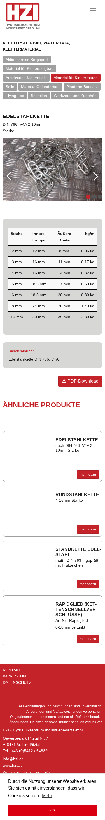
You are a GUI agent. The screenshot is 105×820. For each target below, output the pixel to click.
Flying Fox (15, 95)
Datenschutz (17, 682)
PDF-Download (82, 381)
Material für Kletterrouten (75, 77)
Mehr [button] (47, 795)
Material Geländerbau (40, 86)
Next (95, 176)
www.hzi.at (12, 765)
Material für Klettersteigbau (29, 68)
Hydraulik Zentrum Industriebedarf (30, 16)
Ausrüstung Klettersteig (26, 77)
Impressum (14, 676)
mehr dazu (88, 475)
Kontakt (12, 670)
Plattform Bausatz (82, 86)
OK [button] (52, 810)
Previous (10, 176)
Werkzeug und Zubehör (75, 95)
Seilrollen (39, 95)
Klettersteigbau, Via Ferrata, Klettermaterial (36, 46)
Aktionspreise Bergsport (27, 59)
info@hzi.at (13, 759)
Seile (10, 86)
